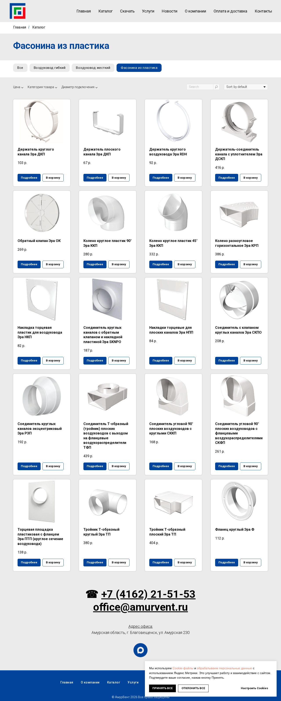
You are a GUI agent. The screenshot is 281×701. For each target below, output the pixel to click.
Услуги (148, 11)
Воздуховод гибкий (50, 68)
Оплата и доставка (230, 11)
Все (20, 68)
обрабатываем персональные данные (224, 668)
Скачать (127, 11)
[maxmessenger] (140, 650)
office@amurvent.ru (140, 607)
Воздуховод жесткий (93, 68)
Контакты (263, 11)
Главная (83, 11)
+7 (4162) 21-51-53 (148, 594)
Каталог (105, 11)
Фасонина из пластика (139, 68)
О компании (195, 11)
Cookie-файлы (183, 668)
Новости (169, 11)
